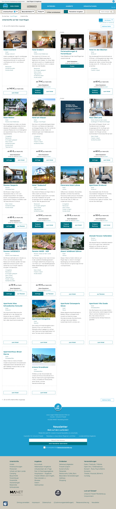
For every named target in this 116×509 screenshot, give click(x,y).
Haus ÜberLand (95, 117)
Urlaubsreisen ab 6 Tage (43, 469)
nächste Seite (106, 26)
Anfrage (9, 160)
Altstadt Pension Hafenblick (100, 236)
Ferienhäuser (14, 478)
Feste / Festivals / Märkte (93, 464)
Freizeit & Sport (64, 467)
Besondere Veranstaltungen (69, 476)
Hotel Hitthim (8, 117)
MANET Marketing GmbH (60, 419)
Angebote (38, 461)
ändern (49, 87)
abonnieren (58, 443)
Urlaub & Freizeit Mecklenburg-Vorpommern (95, 495)
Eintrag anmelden (23, 502)
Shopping (62, 480)
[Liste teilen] (101, 20)
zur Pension (21, 226)
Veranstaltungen (90, 461)
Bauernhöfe (14, 476)
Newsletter (95, 502)
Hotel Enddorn (38, 50)
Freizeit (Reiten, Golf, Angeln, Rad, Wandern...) (44, 477)
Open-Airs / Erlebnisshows (93, 467)
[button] (15, 5)
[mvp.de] (114, 1)
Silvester (37, 480)
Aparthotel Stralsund (97, 185)
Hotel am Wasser (39, 117)
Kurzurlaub (38, 464)
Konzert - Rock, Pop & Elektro (94, 469)
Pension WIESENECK (11, 251)
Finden (72, 66)
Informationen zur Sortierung (106, 22)
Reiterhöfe (13, 485)
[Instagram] (110, 1)
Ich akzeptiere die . (59, 447)
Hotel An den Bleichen (98, 50)
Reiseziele (62, 471)
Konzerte (87, 471)
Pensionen (13, 469)
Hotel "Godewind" (39, 185)
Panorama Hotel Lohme (70, 185)
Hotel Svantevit (9, 50)
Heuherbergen (15, 483)
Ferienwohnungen (16, 467)
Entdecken (63, 461)
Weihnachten (39, 485)
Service (113, 7)
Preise (40, 11)
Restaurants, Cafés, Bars (67, 473)
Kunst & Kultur (64, 469)
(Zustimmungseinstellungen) (64, 502)
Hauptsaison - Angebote (43, 473)
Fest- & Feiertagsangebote (43, 471)
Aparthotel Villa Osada (98, 303)
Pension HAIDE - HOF (40, 251)
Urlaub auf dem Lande (18, 471)
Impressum (36, 502)
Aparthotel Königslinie (41, 319)
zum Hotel (15, 93)
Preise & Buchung (38, 91)
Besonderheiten (27, 11)
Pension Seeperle (10, 185)
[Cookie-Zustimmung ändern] (5, 504)
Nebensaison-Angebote (42, 467)
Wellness (62, 478)
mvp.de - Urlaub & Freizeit (58, 417)
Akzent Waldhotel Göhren (71, 251)
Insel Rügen (34, 1)
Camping (13, 473)
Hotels (12, 464)
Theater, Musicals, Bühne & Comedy (93, 474)
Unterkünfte (14, 461)
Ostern (36, 483)
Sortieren (108, 20)
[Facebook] (106, 1)
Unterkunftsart (9, 11)
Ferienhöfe (13, 480)
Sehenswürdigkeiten (66, 464)
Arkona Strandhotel (40, 367)
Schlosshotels (14, 487)
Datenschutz (46, 502)
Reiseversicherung (82, 502)
